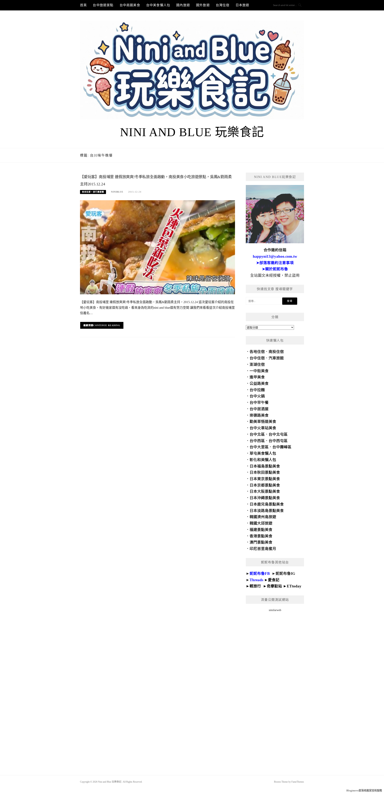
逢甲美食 (257, 377)
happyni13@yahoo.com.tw (275, 256)
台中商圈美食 (130, 5)
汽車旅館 (276, 358)
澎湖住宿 (257, 364)
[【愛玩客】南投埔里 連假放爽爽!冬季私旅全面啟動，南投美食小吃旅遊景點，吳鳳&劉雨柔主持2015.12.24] (157, 246)
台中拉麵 (257, 390)
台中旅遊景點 (103, 5)
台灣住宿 (223, 5)
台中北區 (257, 434)
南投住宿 (276, 352)
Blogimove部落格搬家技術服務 (364, 790)
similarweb (275, 610)
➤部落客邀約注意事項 (275, 263)
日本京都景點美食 (265, 485)
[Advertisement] (275, 688)
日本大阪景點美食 (265, 491)
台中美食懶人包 (158, 5)
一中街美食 (259, 371)
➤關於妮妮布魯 (275, 269)
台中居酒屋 (259, 409)
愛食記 (273, 580)
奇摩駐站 (274, 586)
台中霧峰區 (281, 447)
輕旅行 (255, 586)
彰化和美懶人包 (263, 460)
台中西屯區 (278, 441)
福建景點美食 (261, 530)
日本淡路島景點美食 (267, 511)
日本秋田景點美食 (265, 472)
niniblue (117, 192)
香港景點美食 (261, 536)
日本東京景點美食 (265, 479)
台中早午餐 (259, 402)
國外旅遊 (203, 5)
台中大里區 (259, 447)
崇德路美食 (259, 415)
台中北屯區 (278, 434)
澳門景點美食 (261, 542)
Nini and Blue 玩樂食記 (192, 132)
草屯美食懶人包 (263, 453)
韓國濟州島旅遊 (263, 517)
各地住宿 (257, 352)
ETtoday (294, 586)
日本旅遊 (242, 5)
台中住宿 (257, 358)
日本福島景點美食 (265, 466)
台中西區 (257, 441)
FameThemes (297, 781)
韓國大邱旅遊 (261, 523)
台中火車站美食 (263, 428)
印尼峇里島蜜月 (263, 549)
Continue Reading (106, 325)
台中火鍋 (257, 396)
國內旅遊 (183, 5)
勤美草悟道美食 (263, 421)
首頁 (83, 5)
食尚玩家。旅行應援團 (93, 192)
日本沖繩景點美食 (265, 498)
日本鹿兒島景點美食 (267, 504)
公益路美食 (259, 383)
